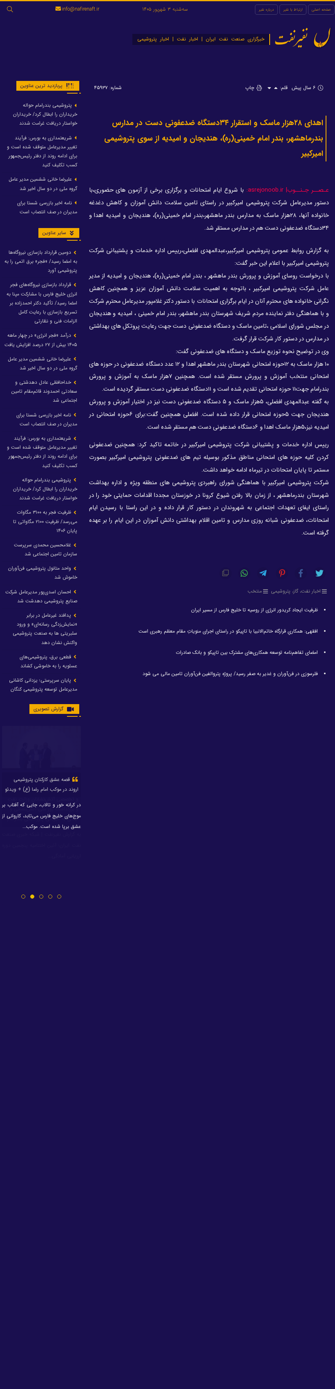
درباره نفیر (266, 10)
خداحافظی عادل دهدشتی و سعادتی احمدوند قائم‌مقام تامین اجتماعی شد (44, 391)
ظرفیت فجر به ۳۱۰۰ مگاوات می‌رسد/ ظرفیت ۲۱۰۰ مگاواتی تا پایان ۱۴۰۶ (45, 521)
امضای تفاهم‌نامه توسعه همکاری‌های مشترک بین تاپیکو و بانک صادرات (247, 652)
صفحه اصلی (321, 10)
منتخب (255, 591)
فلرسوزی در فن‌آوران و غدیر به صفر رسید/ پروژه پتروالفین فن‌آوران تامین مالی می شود (230, 674)
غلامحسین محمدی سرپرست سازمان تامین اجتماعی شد (45, 549)
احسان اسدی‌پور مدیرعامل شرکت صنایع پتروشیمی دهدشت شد (41, 596)
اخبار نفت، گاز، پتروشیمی (296, 591)
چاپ (250, 88)
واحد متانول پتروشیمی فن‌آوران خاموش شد (42, 572)
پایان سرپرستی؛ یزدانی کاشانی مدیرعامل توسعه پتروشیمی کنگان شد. (43, 689)
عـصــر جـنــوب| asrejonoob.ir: (287, 190)
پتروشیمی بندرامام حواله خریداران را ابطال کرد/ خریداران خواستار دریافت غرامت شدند (45, 114)
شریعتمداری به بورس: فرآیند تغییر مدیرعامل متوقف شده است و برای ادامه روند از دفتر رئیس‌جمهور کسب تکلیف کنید (42, 151)
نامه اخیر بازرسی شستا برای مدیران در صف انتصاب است (47, 207)
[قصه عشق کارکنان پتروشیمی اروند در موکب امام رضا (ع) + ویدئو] (41, 748)
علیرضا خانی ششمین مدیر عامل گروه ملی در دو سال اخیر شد (43, 183)
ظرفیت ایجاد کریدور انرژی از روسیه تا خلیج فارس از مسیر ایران (254, 610)
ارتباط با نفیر (293, 10)
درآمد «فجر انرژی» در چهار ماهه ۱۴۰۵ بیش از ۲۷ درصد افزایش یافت (40, 339)
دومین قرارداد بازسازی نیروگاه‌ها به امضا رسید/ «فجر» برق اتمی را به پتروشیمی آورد (40, 261)
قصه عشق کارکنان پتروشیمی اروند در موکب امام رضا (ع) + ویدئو (41, 784)
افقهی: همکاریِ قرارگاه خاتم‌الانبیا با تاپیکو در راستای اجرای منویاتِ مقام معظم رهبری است (228, 631)
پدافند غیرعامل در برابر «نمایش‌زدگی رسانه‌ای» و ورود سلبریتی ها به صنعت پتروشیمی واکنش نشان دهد (45, 628)
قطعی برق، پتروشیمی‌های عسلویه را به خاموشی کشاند (48, 661)
